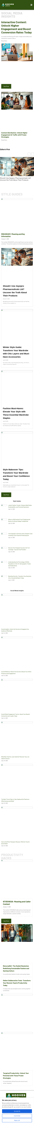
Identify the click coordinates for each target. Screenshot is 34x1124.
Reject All (17, 1120)
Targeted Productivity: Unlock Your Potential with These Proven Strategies (16, 1075)
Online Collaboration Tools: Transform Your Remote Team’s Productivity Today (17, 983)
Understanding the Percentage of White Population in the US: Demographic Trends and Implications (19, 563)
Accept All (17, 1111)
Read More (4, 41)
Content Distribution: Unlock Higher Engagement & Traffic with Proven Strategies (14, 135)
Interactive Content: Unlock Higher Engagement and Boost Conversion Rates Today (16, 27)
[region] (17, 1110)
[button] (31, 4)
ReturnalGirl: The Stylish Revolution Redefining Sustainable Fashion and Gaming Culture (16, 968)
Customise (17, 1116)
